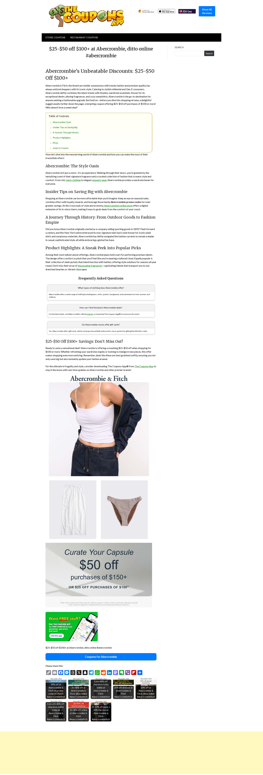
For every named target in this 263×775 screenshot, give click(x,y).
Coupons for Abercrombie (101, 656)
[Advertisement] (91, 752)
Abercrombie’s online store (118, 205)
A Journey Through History (66, 132)
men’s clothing (73, 180)
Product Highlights (62, 137)
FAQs (55, 143)
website (90, 314)
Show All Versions (207, 11)
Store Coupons (55, 37)
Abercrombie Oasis (62, 122)
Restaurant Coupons (84, 37)
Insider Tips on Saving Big (65, 127)
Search (179, 47)
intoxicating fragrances (90, 265)
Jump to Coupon (60, 148)
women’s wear (99, 180)
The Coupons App (144, 366)
